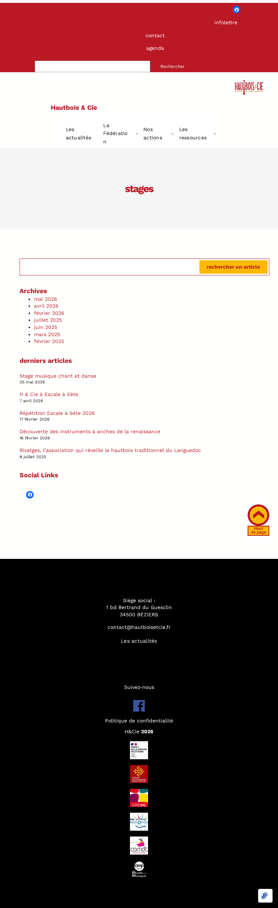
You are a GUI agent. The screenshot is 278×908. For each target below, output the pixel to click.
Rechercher (172, 66)
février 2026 (49, 313)
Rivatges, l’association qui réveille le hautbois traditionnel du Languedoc (110, 450)
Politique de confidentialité (139, 721)
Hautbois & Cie (74, 107)
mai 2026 (45, 299)
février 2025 (49, 341)
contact (155, 35)
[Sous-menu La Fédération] (137, 133)
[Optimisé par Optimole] (265, 896)
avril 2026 (46, 306)
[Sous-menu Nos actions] (172, 133)
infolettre (225, 22)
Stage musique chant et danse (58, 376)
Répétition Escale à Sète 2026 (57, 413)
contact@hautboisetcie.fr (139, 627)
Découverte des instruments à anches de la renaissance (90, 431)
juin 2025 (45, 327)
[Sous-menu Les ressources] (215, 133)
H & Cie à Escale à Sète (49, 394)
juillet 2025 (48, 320)
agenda (155, 48)
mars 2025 (47, 334)
